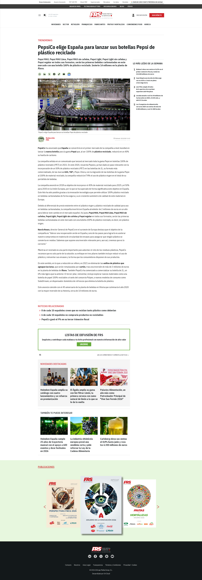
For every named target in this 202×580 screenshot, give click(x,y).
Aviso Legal (86, 565)
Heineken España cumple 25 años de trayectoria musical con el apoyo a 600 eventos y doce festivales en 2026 (53, 445)
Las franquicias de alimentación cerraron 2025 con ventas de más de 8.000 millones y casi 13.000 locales (147, 106)
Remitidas (125, 2)
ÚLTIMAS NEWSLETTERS (92, 6)
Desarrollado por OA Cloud (101, 574)
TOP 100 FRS (73, 2)
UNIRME (84, 344)
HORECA (147, 24)
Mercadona (106, 2)
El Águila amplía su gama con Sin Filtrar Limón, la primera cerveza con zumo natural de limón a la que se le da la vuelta (84, 396)
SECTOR (66, 24)
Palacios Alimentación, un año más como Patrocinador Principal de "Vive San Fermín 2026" (113, 394)
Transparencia (98, 565)
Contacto (68, 565)
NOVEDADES (56, 24)
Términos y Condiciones (113, 565)
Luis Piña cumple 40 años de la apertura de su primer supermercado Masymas (144, 89)
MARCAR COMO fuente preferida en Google (148, 2)
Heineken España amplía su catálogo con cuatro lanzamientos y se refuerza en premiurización (54, 394)
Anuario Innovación (59, 2)
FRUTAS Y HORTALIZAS (116, 24)
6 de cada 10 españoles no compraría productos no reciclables (72, 314)
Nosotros (77, 565)
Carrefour (116, 2)
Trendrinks (45, 40)
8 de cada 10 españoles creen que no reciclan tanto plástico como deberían (78, 310)
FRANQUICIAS (87, 24)
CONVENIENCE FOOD (134, 24)
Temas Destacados (44, 2)
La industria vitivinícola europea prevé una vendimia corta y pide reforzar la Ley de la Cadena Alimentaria (81, 445)
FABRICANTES (99, 24)
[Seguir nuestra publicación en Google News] (69, 74)
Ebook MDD (83, 2)
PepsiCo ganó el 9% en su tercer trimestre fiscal (65, 319)
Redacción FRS (50, 139)
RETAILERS (75, 24)
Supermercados (95, 2)
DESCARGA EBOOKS (110, 6)
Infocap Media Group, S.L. (103, 570)
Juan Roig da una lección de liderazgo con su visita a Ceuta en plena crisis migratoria (147, 80)
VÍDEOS (130, 6)
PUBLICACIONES (46, 466)
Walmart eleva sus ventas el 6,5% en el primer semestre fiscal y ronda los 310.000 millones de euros (148, 71)
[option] (101, 504)
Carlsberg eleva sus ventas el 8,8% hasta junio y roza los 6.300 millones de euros (113, 441)
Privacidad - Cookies (130, 565)
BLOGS (122, 6)
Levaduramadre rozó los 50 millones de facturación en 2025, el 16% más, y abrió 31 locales (148, 97)
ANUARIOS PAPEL (75, 6)
